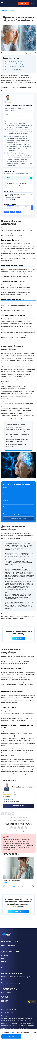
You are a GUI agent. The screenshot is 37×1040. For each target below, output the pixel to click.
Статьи (8, 9)
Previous (4, 886)
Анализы (4, 965)
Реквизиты (5, 980)
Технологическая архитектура (11, 983)
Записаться (23, 3)
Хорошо (11, 1036)
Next (33, 886)
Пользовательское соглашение (11, 974)
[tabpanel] (18, 870)
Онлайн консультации (8, 946)
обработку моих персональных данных (18, 514)
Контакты (4, 968)
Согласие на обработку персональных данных (16, 977)
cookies (13, 1032)
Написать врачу (18, 805)
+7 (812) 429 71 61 (10, 989)
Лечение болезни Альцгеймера (14, 69)
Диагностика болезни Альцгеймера (15, 66)
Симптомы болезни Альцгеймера (14, 64)
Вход (32, 3)
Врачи (3, 959)
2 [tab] (18, 886)
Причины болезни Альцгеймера (14, 61)
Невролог (14, 9)
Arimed (3, 9)
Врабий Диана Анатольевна (23, 787)
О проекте (4, 955)
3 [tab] (22, 886)
